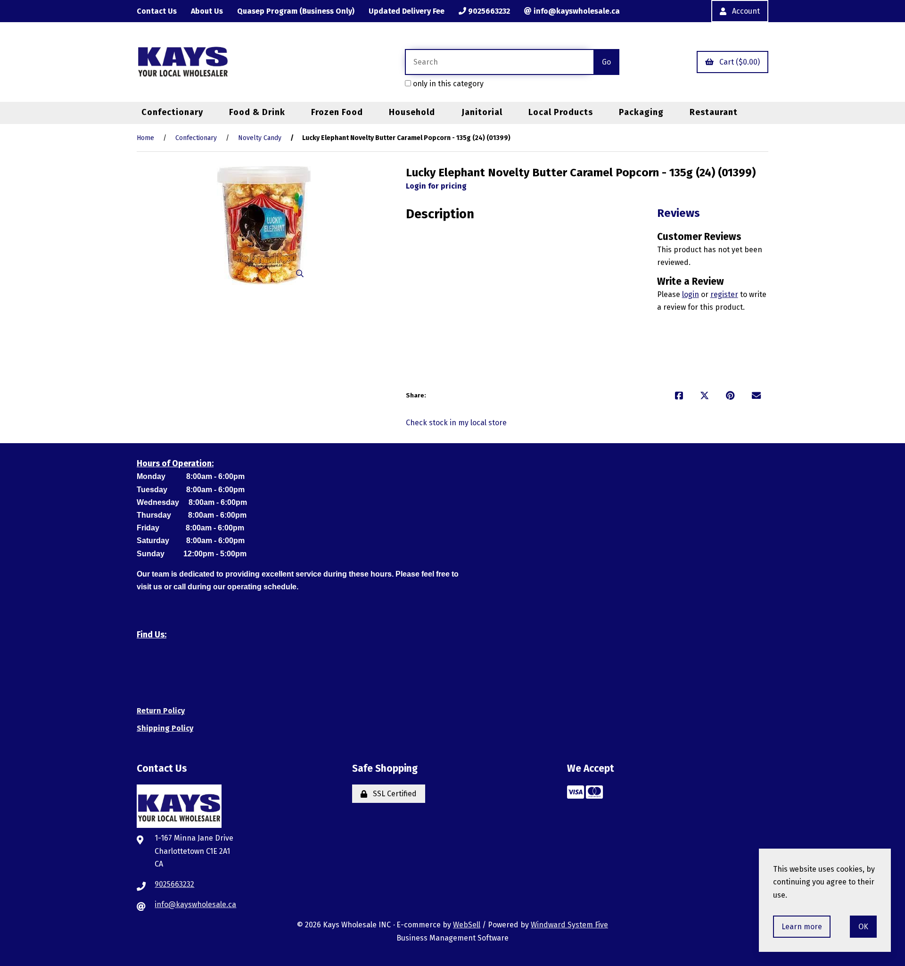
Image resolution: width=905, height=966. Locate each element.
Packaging (641, 112)
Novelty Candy (259, 138)
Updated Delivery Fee (406, 11)
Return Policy (161, 710)
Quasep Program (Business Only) (295, 11)
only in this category (447, 83)
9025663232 (488, 11)
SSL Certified (393, 793)
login (690, 294)
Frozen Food (337, 112)
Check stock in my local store (456, 422)
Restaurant (714, 112)
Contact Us (157, 11)
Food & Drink (257, 112)
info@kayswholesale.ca (576, 11)
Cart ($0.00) (738, 62)
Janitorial (481, 112)
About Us (207, 11)
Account (744, 11)
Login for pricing (436, 186)
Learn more (802, 926)
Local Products (560, 112)
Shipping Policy (165, 728)
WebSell (466, 924)
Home (145, 138)
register (724, 294)
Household (412, 112)
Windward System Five (569, 924)
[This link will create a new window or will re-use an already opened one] (679, 395)
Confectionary (172, 112)
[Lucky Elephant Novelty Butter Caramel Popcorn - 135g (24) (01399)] (264, 225)
